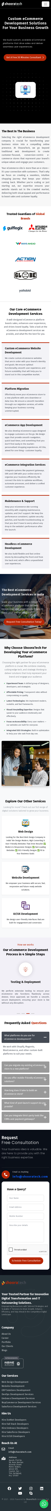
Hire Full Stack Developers (15, 1424)
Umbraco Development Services (18, 1398)
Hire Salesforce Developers (16, 1432)
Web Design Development (15, 1382)
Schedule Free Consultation (26, 1260)
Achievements (11, 1358)
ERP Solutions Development (16, 1390)
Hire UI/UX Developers (13, 1436)
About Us (6, 1334)
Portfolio (6, 1342)
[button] (18, 1013)
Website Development (13, 1386)
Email (11, 1448)
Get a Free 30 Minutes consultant (24, 57)
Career (5, 1338)
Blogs (4, 1350)
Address (13, 1457)
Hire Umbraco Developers (15, 1428)
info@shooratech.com (30, 1176)
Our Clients (7, 1346)
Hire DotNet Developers (14, 1420)
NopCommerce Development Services (21, 1402)
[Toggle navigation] (45, 4)
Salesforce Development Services (19, 1406)
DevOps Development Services (17, 1394)
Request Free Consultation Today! (24, 622)
